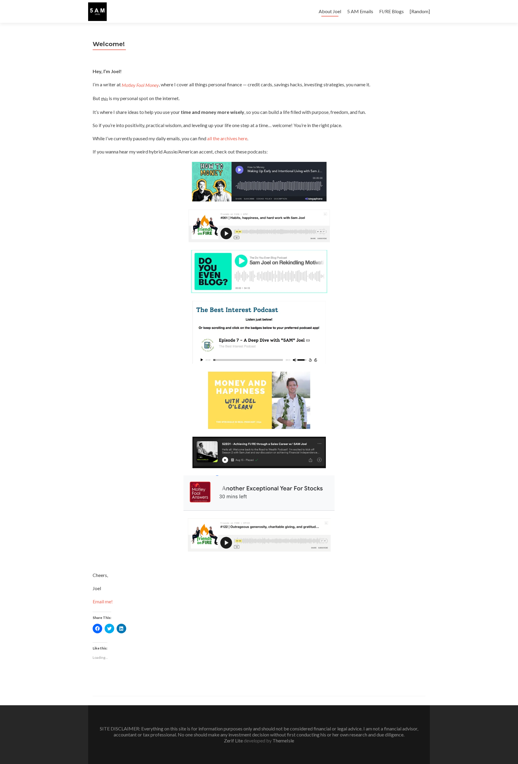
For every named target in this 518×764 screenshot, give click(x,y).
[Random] (420, 11)
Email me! (103, 601)
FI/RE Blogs (391, 11)
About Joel (330, 11)
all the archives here (227, 138)
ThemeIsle (283, 740)
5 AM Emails (360, 11)
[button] (97, 11)
